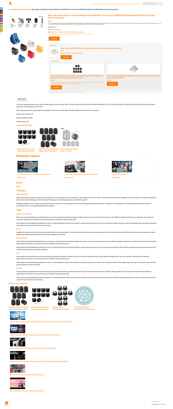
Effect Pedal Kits (25, 9)
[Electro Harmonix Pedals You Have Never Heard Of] (17, 384)
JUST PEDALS (155, 401)
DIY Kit (65, 32)
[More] (1, 30)
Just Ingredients (116, 3)
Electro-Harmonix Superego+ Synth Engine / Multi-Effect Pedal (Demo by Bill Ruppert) (39, 361)
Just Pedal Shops (104, 3)
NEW (16, 9)
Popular (82, 32)
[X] (1, 11)
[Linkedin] (1, 17)
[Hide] (0, 33)
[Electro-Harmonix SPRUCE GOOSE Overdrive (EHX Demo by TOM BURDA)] (17, 329)
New (78, 32)
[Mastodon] (1, 22)
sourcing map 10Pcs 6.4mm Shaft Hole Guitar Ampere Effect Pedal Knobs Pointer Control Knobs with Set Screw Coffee (77, 77)
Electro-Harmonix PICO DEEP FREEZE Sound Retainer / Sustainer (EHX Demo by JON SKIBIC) (41, 321)
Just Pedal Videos (128, 3)
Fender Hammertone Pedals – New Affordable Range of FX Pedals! (34, 174)
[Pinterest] (1, 19)
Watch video (22, 177)
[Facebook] (1, 9)
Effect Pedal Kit (71, 32)
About (138, 3)
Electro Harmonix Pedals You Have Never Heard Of (27, 391)
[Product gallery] (26, 49)
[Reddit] (1, 14)
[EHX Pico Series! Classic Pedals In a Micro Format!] (17, 369)
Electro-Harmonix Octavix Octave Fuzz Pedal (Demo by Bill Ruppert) (33, 348)
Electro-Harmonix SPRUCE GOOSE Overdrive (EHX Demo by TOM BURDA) (35, 335)
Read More (54, 38)
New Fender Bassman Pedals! (119, 174)
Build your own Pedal (56, 32)
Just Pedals (95, 3)
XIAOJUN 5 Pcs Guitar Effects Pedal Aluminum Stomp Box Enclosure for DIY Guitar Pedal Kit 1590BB (133, 77)
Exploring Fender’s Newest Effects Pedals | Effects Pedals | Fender (81, 174)
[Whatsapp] (1, 27)
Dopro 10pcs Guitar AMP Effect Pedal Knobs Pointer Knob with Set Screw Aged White (91, 48)
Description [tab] (22, 99)
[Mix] (1, 25)
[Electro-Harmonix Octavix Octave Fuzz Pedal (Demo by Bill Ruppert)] (17, 342)
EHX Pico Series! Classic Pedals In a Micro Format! (27, 375)
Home (11, 9)
